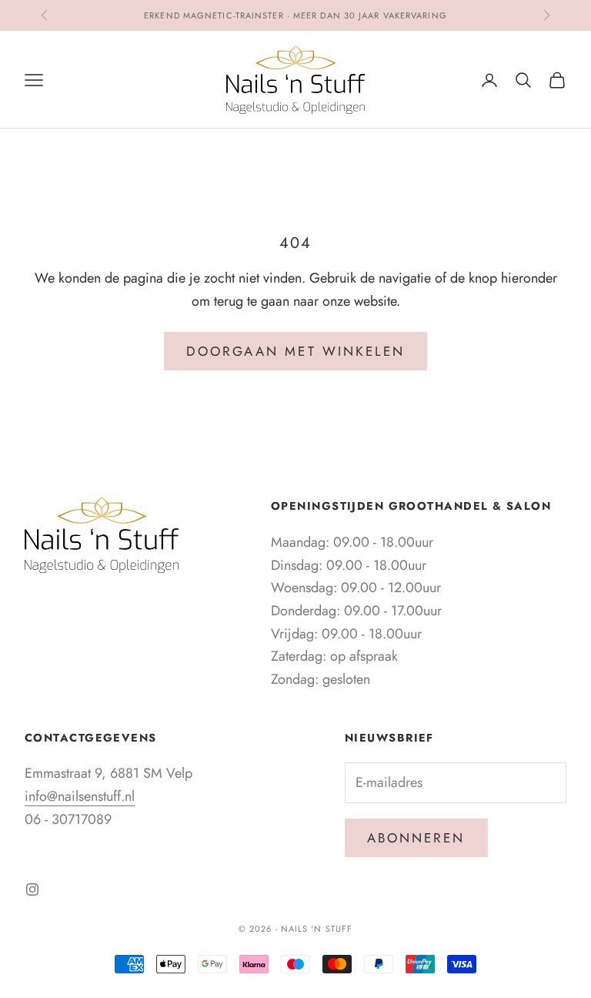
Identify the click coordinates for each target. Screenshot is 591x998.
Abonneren (416, 838)
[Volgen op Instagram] (32, 889)
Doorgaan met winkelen (295, 351)
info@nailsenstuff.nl (80, 796)
